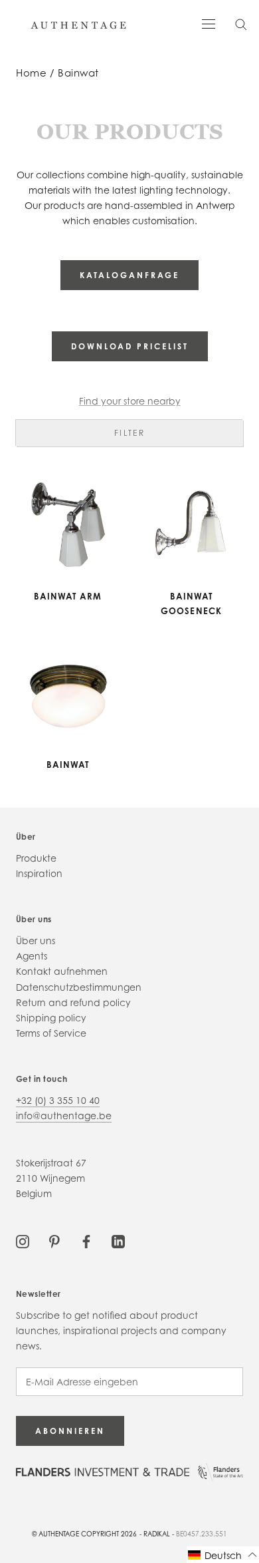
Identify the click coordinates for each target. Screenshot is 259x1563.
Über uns (35, 940)
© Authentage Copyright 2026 (84, 1534)
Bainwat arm (68, 596)
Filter (129, 433)
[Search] (241, 23)
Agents (31, 955)
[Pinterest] (54, 1240)
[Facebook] (86, 1240)
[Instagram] (22, 1240)
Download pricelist (130, 346)
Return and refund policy (73, 1002)
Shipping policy (51, 1017)
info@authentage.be (64, 1115)
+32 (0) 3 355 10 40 (58, 1100)
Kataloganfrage (129, 275)
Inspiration (39, 873)
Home (31, 73)
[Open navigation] (208, 23)
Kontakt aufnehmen (62, 971)
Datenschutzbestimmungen (78, 987)
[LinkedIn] (118, 1240)
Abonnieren (70, 1431)
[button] (223, 1554)
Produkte (36, 858)
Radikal (156, 1534)
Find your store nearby (130, 401)
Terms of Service (51, 1033)
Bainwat (78, 73)
